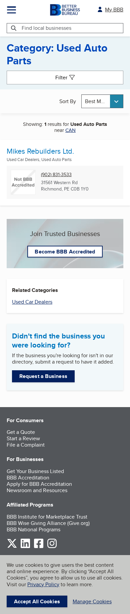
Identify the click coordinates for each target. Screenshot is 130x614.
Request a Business (43, 376)
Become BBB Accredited (65, 251)
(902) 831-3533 (56, 174)
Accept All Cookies (37, 601)
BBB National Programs (33, 529)
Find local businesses (46, 28)
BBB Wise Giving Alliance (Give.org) (48, 523)
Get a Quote (21, 432)
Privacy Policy (43, 584)
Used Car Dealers (32, 302)
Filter (61, 77)
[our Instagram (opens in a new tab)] (52, 547)
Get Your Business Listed (35, 471)
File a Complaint (26, 445)
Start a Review (23, 438)
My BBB (114, 9)
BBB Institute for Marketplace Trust (47, 517)
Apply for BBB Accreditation (39, 484)
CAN (70, 130)
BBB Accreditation (28, 477)
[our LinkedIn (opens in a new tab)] (25, 547)
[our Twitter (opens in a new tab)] (12, 547)
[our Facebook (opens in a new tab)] (38, 547)
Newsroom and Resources (37, 490)
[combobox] (102, 101)
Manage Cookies (92, 601)
